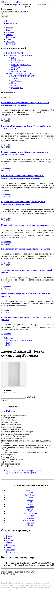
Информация (12, 411)
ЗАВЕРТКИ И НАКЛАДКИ (23, 76)
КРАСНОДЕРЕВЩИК (21, 64)
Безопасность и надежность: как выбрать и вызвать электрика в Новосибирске (25, 103)
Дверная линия (30, 513)
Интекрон (30, 518)
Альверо (30, 506)
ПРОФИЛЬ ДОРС (19, 71)
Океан (30, 525)
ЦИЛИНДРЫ (17, 88)
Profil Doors (30, 495)
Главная (9, 28)
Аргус (30, 509)
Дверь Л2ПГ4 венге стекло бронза (21, 473)
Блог (8, 30)
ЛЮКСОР (15, 67)
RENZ (30, 500)
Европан (30, 516)
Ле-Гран (30, 523)
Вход (8, 21)
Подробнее (6, 119)
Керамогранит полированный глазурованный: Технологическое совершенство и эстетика (22, 177)
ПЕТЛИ (14, 83)
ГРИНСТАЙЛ (17, 60)
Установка (10, 41)
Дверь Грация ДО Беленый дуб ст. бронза (24, 470)
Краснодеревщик (30, 520)
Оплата (9, 35)
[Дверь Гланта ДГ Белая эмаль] (14, 386)
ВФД (13, 58)
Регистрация (11, 23)
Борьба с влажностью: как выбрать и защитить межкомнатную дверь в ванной (23, 203)
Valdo (30, 504)
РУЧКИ (14, 85)
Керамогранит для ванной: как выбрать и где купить (25, 249)
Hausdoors (30, 490)
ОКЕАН (15, 69)
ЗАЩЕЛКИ (16, 81)
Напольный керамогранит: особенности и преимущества (27, 225)
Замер (8, 39)
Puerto (30, 497)
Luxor (30, 493)
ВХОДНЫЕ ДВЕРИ (15, 53)
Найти (4, 17)
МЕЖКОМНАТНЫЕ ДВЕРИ (19, 55)
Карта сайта (11, 44)
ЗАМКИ (15, 78)
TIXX (30, 502)
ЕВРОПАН (16, 62)
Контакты (10, 37)
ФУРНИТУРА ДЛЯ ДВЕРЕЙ (19, 74)
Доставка (10, 32)
